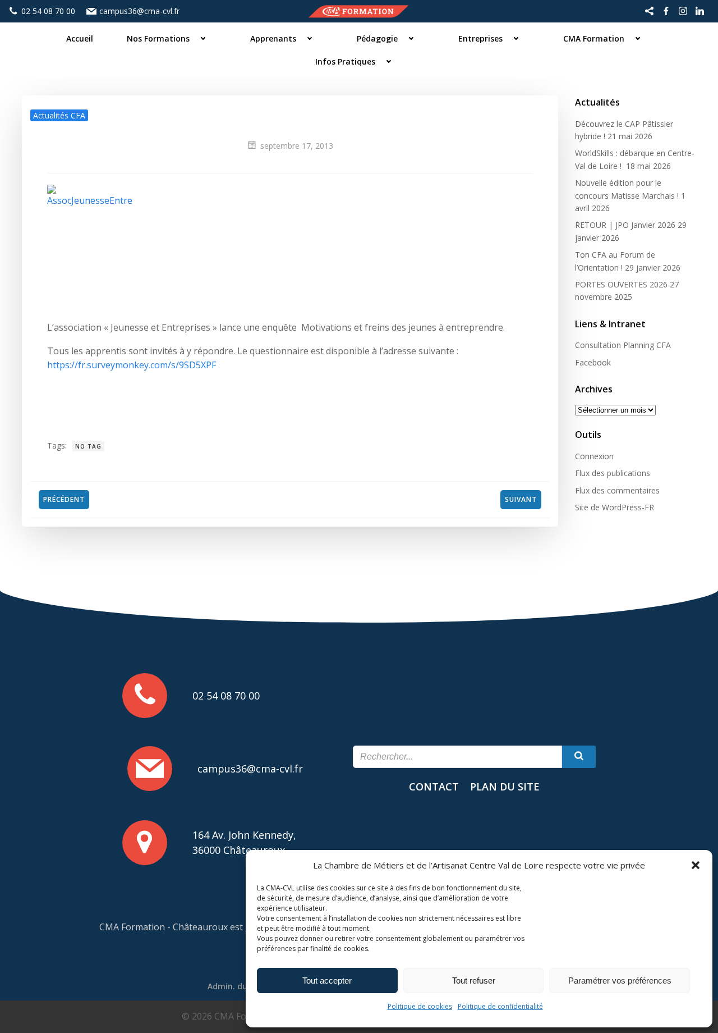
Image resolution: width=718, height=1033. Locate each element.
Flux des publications (612, 473)
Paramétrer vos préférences (619, 980)
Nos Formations (158, 38)
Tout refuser (473, 980)
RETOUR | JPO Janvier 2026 (625, 225)
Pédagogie (377, 38)
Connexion (594, 456)
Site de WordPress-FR (614, 507)
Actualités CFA (59, 115)
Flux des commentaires (617, 490)
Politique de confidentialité (500, 1006)
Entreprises (480, 38)
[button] (695, 865)
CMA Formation (593, 38)
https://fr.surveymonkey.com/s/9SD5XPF (131, 365)
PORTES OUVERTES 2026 (621, 284)
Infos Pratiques (345, 61)
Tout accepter (327, 980)
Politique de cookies (420, 1006)
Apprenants (273, 38)
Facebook (593, 362)
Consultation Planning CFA (623, 345)
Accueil (79, 38)
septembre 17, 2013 (296, 145)
